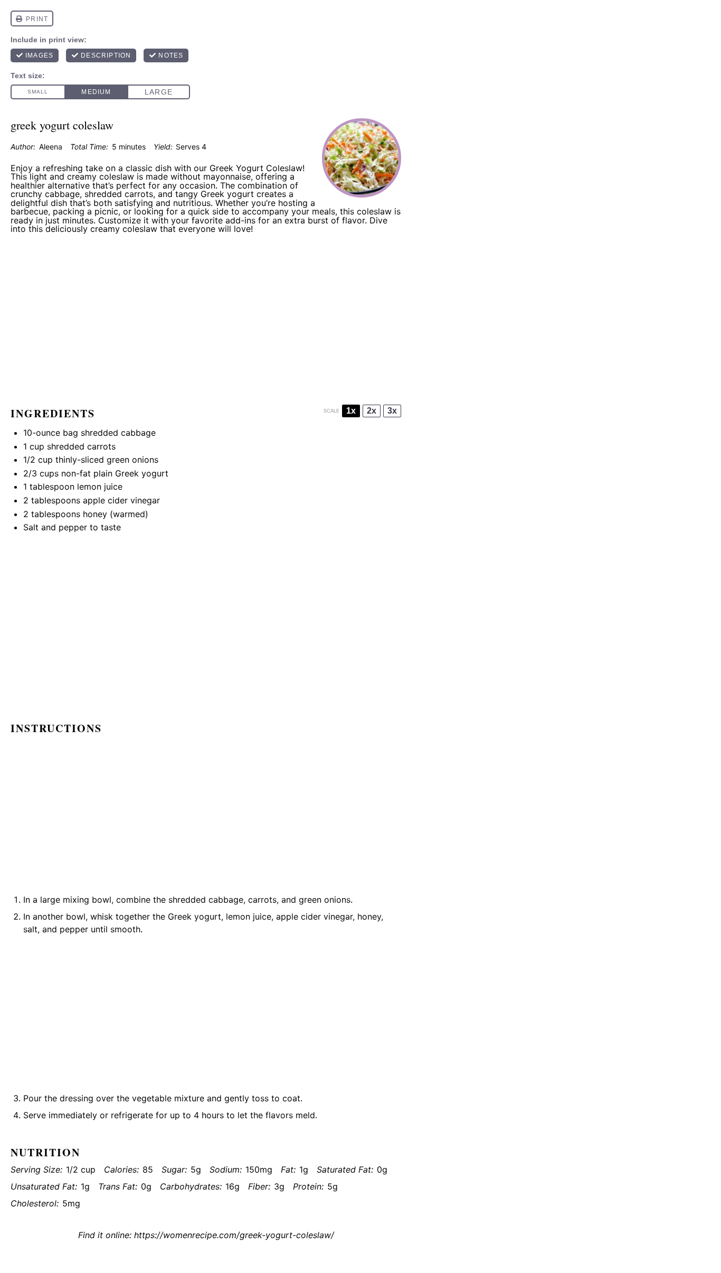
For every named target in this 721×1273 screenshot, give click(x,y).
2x (371, 410)
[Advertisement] (206, 316)
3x (392, 410)
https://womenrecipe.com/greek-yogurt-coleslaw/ (234, 1235)
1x (351, 410)
